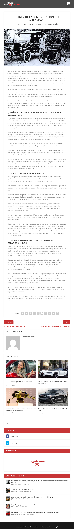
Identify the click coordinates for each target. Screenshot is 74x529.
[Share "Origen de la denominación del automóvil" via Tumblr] (34, 313)
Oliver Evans (46, 121)
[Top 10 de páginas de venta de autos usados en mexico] (21, 369)
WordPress (51, 524)
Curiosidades (54, 24)
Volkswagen (30, 514)
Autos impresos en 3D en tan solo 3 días (52, 381)
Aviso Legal (20, 527)
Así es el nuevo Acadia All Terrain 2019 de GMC (53, 409)
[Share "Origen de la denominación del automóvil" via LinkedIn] (42, 313)
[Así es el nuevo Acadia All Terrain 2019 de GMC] (53, 397)
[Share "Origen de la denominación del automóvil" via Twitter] (26, 313)
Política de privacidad (31, 527)
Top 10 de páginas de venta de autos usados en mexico (19, 382)
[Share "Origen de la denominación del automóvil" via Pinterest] (38, 313)
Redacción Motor (28, 24)
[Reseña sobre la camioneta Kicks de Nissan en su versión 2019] (8, 498)
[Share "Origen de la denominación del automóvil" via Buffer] (46, 313)
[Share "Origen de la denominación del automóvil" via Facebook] (23, 313)
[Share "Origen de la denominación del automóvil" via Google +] (30, 313)
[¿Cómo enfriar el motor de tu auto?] (8, 490)
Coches (47, 24)
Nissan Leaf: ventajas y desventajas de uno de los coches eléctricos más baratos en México (39, 481)
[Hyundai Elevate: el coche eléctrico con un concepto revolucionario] (21, 397)
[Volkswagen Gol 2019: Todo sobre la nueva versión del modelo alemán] (8, 513)
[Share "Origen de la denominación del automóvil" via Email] (53, 313)
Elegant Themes (32, 524)
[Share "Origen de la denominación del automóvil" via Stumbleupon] (50, 313)
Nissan (29, 484)
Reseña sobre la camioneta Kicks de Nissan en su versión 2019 (32, 497)
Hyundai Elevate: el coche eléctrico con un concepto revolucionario (21, 409)
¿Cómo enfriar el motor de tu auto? (23, 489)
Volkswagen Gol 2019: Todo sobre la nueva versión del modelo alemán (35, 513)
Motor (25, 484)
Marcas (21, 484)
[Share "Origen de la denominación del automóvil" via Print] (57, 313)
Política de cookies (45, 527)
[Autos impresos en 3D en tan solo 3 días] (53, 369)
